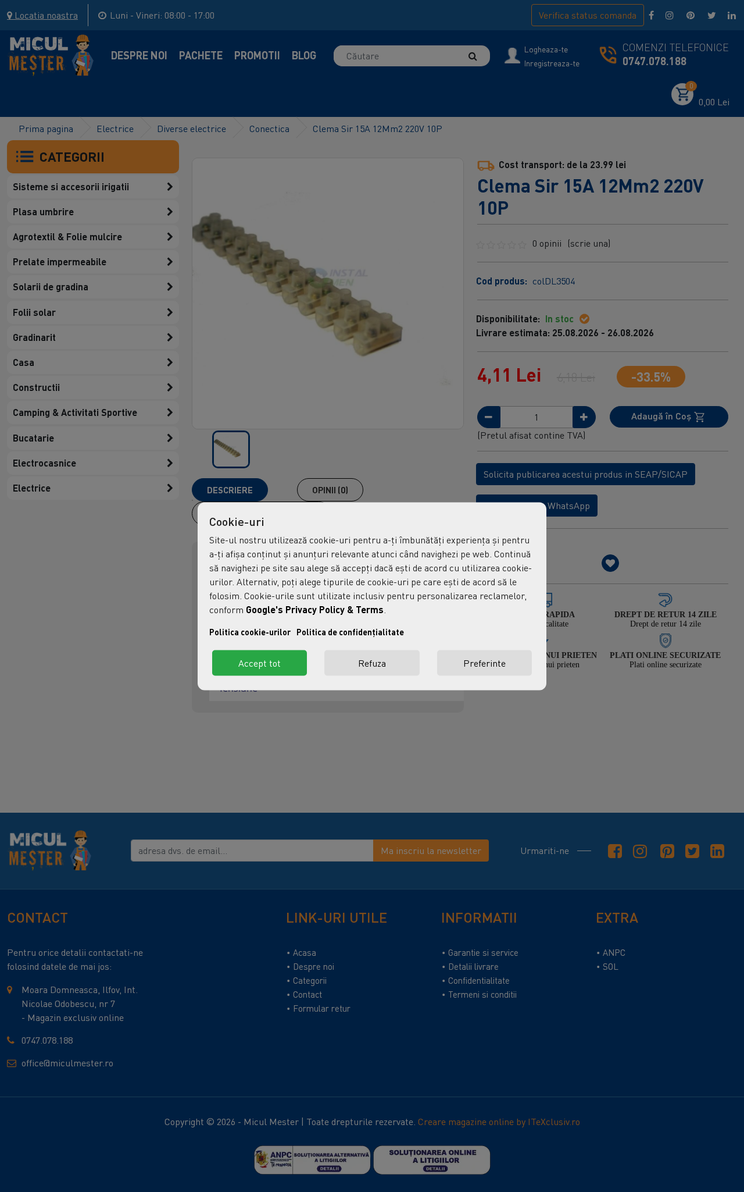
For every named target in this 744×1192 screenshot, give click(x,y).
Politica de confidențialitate (350, 631)
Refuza (372, 662)
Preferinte (484, 662)
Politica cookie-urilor (250, 631)
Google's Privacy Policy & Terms (315, 608)
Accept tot (259, 662)
